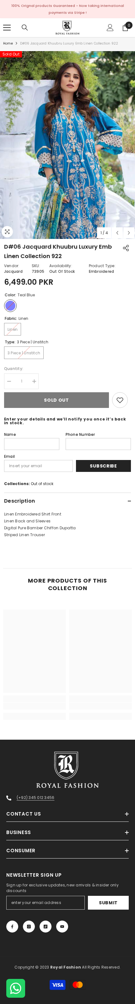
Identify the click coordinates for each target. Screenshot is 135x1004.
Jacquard (13, 271)
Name (10, 434)
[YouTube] (62, 927)
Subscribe (103, 466)
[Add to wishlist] (120, 400)
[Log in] (110, 27)
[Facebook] (12, 927)
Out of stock (42, 483)
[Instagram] (29, 927)
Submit (108, 903)
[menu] (7, 27)
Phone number (80, 434)
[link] (34, 706)
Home (8, 43)
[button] (117, 232)
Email (9, 456)
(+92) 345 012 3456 (35, 797)
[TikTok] (45, 927)
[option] (67, 145)
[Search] (25, 27)
